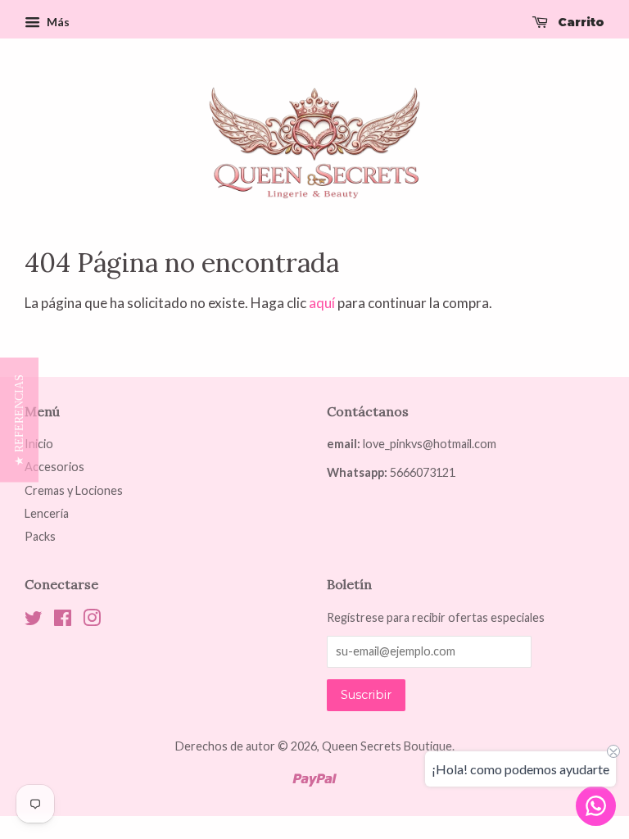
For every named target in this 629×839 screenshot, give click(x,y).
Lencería (47, 513)
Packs (40, 536)
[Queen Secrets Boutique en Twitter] (34, 621)
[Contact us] (596, 806)
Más (57, 22)
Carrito (579, 22)
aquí (322, 302)
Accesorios (54, 467)
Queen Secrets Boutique (387, 746)
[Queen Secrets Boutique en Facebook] (62, 621)
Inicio (39, 444)
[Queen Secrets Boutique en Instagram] (92, 621)
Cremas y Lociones (74, 490)
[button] (19, 419)
